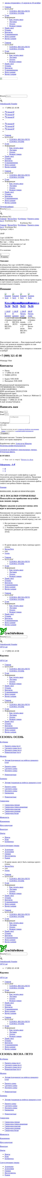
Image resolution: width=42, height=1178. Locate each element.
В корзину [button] (8, 315)
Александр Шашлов (24, 444)
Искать (3, 96)
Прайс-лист (9, 28)
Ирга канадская (6, 825)
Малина (3, 756)
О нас (7, 15)
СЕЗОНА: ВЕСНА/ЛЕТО (19, 11)
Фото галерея (10, 36)
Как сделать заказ (16, 20)
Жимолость (4, 817)
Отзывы (8, 30)
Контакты (8, 32)
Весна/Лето (12, 219)
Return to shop (27, 459)
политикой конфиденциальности (24, 431)
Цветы (2, 833)
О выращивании (11, 34)
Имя (2, 412)
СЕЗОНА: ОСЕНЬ (16, 13)
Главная (8, 7)
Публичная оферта (7, 452)
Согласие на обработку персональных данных (18, 450)
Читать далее (23, 315)
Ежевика (3, 779)
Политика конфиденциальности (13, 446)
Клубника (22, 219)
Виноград (4, 829)
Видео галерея (10, 39)
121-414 (3, 425)
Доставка (13, 22)
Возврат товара (15, 26)
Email (2, 414)
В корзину (4, 257)
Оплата (12, 24)
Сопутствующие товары (9, 846)
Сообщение (5, 423)
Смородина (4, 801)
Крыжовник (5, 821)
